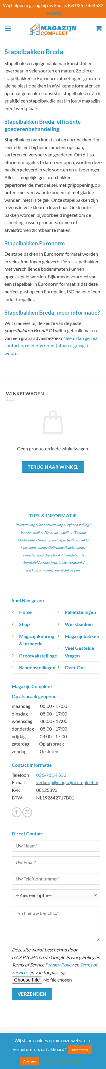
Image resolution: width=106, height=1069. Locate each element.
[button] (7, 28)
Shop (24, 624)
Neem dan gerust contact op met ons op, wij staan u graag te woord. (51, 345)
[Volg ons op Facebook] (16, 812)
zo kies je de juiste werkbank (61, 562)
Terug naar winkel (53, 467)
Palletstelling (25, 525)
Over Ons (75, 667)
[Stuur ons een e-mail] (27, 812)
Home (25, 612)
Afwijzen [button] (29, 1061)
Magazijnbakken (82, 636)
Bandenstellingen (37, 667)
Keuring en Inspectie (54, 540)
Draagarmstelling (59, 532)
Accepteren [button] (80, 1050)
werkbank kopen (67, 570)
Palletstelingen (80, 612)
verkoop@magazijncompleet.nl (67, 782)
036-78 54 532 (51, 775)
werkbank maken (39, 570)
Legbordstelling (77, 525)
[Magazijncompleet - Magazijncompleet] (53, 28)
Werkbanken (79, 624)
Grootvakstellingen (39, 655)
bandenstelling (32, 532)
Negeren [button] (53, 13)
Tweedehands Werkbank (41, 555)
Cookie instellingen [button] (63, 1060)
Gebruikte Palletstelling (66, 547)
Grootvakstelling (50, 525)
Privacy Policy (59, 964)
